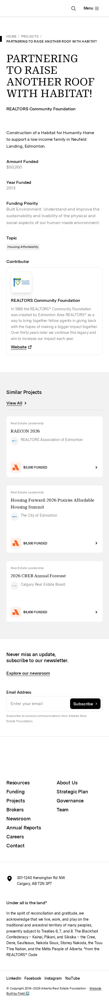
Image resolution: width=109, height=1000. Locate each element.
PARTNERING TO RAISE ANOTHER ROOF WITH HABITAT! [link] (51, 41)
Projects (30, 36)
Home (11, 36)
